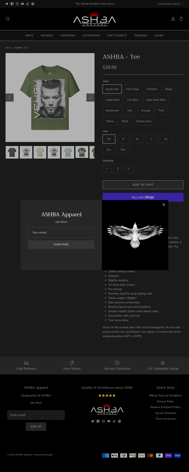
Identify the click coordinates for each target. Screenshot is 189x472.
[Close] (164, 205)
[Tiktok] (69, 255)
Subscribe (61, 244)
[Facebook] (53, 255)
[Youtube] (64, 255)
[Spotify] (74, 255)
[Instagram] (58, 255)
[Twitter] (48, 255)
